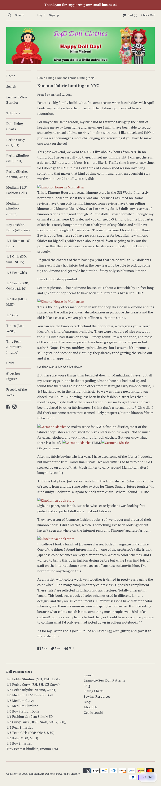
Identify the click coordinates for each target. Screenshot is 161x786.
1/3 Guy (12, 315)
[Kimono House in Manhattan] (60, 187)
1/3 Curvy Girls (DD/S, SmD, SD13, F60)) (36, 722)
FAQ (87, 685)
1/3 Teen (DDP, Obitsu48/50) (17, 286)
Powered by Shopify (68, 774)
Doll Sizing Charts (14, 126)
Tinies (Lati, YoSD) (15, 328)
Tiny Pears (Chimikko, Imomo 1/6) (32, 748)
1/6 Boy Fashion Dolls (22, 711)
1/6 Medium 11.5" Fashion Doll (29, 695)
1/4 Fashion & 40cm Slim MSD (29, 716)
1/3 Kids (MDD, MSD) (22, 738)
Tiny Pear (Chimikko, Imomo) (14, 346)
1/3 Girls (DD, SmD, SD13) (16, 259)
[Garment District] (51, 426)
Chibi (10, 363)
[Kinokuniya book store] (55, 500)
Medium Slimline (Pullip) (12, 208)
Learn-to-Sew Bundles (16, 100)
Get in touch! (93, 712)
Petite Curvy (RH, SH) (15, 142)
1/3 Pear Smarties (19, 727)
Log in (41, 15)
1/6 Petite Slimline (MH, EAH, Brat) (33, 679)
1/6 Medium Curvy (20, 700)
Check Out (148, 15)
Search (11, 86)
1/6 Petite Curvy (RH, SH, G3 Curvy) (33, 684)
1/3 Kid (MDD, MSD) (16, 302)
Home (10, 75)
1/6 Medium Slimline (22, 706)
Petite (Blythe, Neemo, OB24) (17, 174)
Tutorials (13, 113)
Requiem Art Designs (42, 774)
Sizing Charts (94, 691)
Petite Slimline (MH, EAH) (17, 158)
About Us (90, 707)
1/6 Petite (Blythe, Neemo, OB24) (31, 689)
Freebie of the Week (16, 392)
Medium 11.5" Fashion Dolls (16, 190)
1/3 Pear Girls (16, 272)
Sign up (54, 15)
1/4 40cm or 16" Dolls (18, 243)
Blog (87, 702)
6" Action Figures (13, 376)
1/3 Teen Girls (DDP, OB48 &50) (30, 732)
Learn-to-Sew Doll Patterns (104, 680)
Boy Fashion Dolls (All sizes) (18, 227)
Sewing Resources (97, 696)
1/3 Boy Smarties (19, 743)
